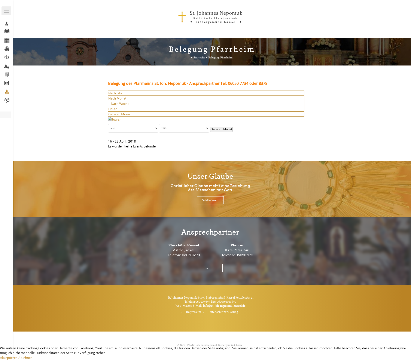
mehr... (209, 268)
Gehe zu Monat (119, 114)
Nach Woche (120, 103)
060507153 (244, 255)
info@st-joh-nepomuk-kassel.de (224, 306)
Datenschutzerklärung (223, 312)
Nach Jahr (115, 93)
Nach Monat (117, 98)
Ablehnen (25, 358)
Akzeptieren (9, 358)
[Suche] (114, 119)
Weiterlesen (210, 200)
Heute (112, 109)
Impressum (193, 312)
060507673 (191, 255)
